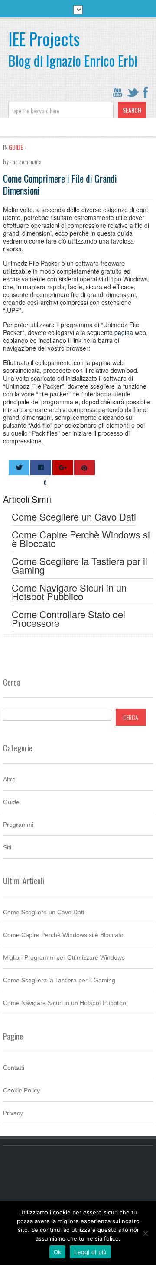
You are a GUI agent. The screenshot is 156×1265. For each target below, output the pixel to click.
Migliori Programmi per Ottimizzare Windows (64, 957)
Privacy (13, 1112)
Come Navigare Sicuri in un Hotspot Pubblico (64, 1002)
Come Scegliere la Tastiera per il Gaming (59, 980)
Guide (16, 147)
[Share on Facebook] (40, 467)
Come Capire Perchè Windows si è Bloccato (63, 934)
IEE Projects (44, 38)
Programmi (18, 824)
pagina (123, 332)
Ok (58, 1251)
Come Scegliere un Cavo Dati (43, 912)
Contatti (13, 1067)
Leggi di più (90, 1251)
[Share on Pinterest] (84, 467)
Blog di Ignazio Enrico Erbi (72, 60)
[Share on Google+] (62, 467)
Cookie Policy (21, 1090)
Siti (7, 847)
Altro (9, 779)
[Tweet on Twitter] (19, 467)
